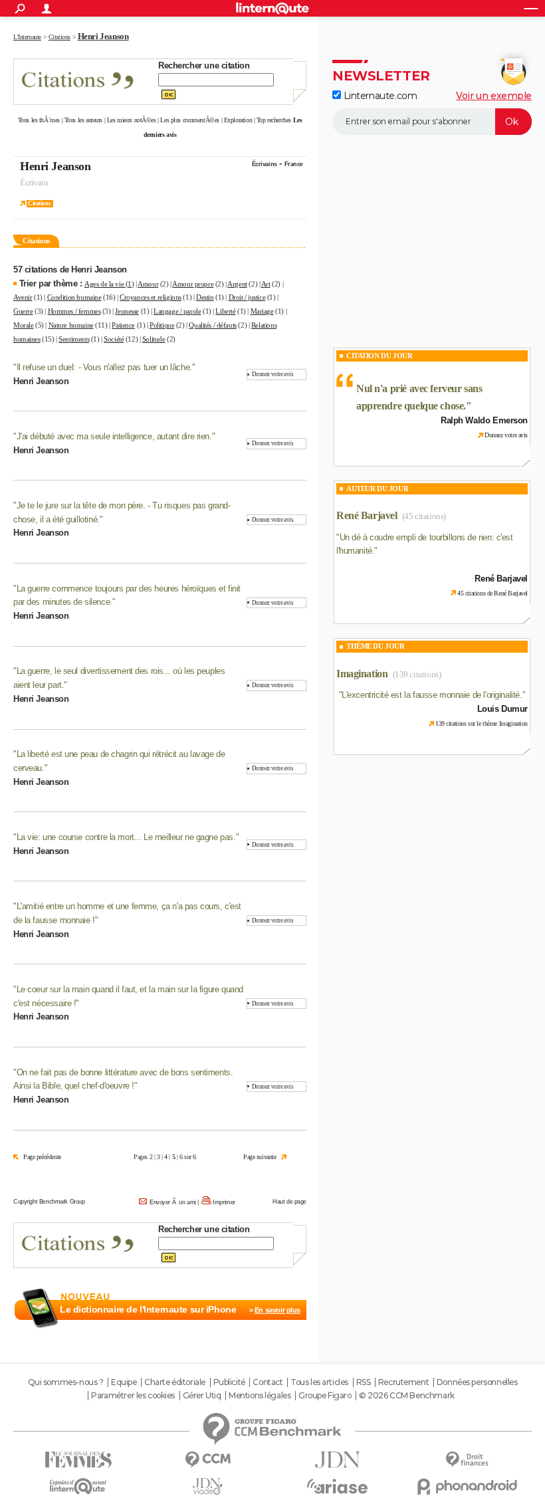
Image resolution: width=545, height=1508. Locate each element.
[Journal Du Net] (337, 1460)
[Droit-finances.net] (467, 1460)
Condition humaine (74, 297)
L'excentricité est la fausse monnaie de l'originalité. (432, 695)
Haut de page (289, 1201)
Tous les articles (319, 1382)
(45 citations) (424, 516)
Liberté (225, 311)
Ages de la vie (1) (109, 284)
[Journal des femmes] (78, 1460)
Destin (204, 297)
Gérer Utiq (202, 1395)
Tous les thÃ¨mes (39, 120)
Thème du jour (375, 646)
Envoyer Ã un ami (173, 1202)
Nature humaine (71, 325)
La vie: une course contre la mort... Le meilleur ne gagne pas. (126, 837)
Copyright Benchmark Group (49, 1201)
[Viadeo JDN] (207, 1486)
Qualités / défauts (212, 325)
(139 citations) (417, 674)
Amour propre (192, 284)
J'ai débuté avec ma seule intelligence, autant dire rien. (114, 436)
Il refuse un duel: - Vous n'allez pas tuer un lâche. (104, 367)
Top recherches (274, 120)
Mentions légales (259, 1395)
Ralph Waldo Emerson (484, 420)
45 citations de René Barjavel (492, 593)
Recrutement (403, 1382)
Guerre (23, 311)
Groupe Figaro (325, 1395)
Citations (39, 203)
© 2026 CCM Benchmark (407, 1395)
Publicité (229, 1382)
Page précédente (42, 1156)
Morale (23, 325)
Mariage (262, 311)
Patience (123, 325)
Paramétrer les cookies (133, 1395)
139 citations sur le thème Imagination (481, 723)
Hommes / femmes (74, 311)
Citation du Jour (379, 356)
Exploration (238, 120)
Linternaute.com (379, 96)
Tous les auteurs (83, 120)
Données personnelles (477, 1382)
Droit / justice (247, 297)
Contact (267, 1382)
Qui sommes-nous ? (66, 1382)
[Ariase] (337, 1486)
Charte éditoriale (174, 1382)
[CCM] (207, 1460)
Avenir (22, 297)
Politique (162, 325)
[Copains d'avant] (78, 1486)
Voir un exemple (494, 96)
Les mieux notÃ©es (131, 120)
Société (114, 339)
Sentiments (73, 339)
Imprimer (224, 1202)
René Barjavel (366, 515)
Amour (148, 284)
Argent (237, 284)
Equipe (123, 1382)
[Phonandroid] (467, 1486)
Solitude (153, 339)
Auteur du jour (377, 488)
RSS (363, 1382)
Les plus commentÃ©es (189, 120)
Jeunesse (127, 311)
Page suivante (259, 1156)
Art (266, 284)
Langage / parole (177, 311)
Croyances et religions (150, 297)
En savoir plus (277, 1310)
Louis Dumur (502, 709)
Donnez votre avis (273, 374)
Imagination (361, 673)
